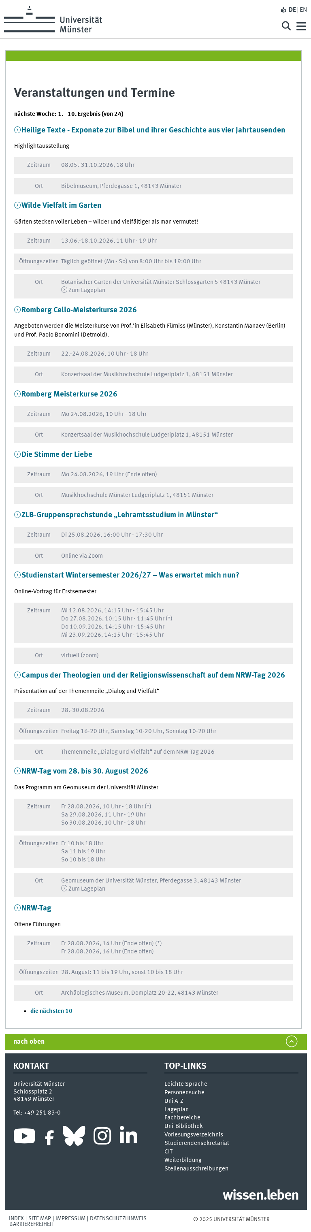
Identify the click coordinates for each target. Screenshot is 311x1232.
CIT (168, 1152)
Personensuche (184, 1092)
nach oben (29, 1041)
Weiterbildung (183, 1160)
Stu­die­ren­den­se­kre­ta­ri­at (196, 1143)
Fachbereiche (182, 1118)
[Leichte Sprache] (283, 10)
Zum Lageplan (86, 290)
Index (16, 1218)
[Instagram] (102, 1138)
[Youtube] (24, 1138)
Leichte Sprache (185, 1084)
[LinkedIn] (128, 1138)
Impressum (70, 1218)
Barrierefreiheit (31, 1224)
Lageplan (176, 1109)
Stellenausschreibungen (196, 1169)
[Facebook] (49, 1138)
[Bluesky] (74, 1138)
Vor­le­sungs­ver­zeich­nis (193, 1135)
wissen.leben (260, 1196)
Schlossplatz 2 (32, 1092)
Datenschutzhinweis (118, 1218)
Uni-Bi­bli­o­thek (183, 1126)
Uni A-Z (173, 1101)
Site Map (39, 1218)
